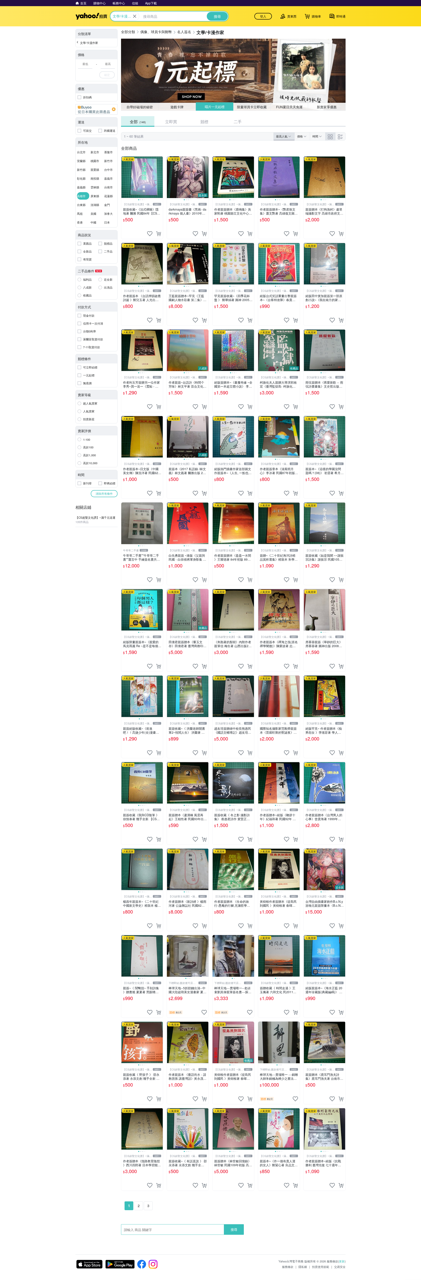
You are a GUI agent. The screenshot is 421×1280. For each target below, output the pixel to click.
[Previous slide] (124, 177)
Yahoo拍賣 (91, 16)
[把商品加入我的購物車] (158, 233)
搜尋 (234, 1229)
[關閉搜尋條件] (134, 16)
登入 (263, 16)
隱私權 (302, 1267)
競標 (204, 121)
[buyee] (96, 109)
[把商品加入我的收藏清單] (149, 233)
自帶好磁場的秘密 (140, 107)
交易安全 (340, 1267)
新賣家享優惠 (327, 107)
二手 (238, 121)
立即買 (171, 121)
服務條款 (287, 1267)
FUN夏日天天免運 (289, 107)
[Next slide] (160, 177)
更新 (342, 1261)
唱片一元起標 (214, 107)
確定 (107, 75)
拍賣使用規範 (320, 1267)
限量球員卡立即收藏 (252, 106)
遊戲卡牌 (177, 107)
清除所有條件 (104, 493)
